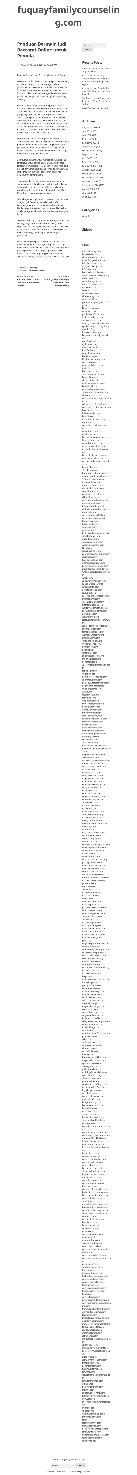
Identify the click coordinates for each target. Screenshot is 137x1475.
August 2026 (88, 127)
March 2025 (88, 162)
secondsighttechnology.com (95, 595)
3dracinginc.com (90, 742)
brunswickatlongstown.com (95, 877)
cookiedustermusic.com (93, 964)
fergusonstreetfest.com (93, 1326)
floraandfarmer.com (91, 467)
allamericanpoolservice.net (94, 625)
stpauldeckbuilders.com (93, 1171)
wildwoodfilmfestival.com (94, 404)
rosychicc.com (89, 697)
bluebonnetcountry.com (93, 359)
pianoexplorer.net (90, 1263)
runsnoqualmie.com (91, 1177)
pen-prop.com (89, 1123)
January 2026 (88, 146)
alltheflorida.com (90, 1335)
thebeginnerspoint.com (93, 730)
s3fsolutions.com (90, 470)
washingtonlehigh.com (93, 1219)
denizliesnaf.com (90, 1030)
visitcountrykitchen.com (93, 913)
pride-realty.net (89, 1356)
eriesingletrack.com (91, 550)
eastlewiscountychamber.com (96, 760)
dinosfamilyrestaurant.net (94, 446)
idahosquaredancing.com (94, 517)
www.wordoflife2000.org (93, 514)
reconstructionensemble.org (95, 967)
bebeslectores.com (91, 440)
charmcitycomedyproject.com (96, 844)
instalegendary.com (91, 332)
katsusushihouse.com (92, 817)
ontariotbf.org (88, 329)
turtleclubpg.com (90, 982)
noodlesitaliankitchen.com (94, 341)
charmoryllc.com (90, 739)
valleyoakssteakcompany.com (96, 1021)
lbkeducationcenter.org (93, 655)
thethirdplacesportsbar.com (95, 1275)
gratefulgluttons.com (92, 709)
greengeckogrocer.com (93, 601)
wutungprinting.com (92, 925)
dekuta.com (87, 1231)
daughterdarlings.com (92, 266)
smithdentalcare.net (91, 1431)
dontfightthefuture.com (93, 488)
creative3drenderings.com (94, 1084)
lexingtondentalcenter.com (94, 610)
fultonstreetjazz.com (91, 413)
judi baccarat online (36, 270)
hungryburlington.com (92, 874)
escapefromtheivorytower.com (96, 476)
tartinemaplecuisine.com (94, 880)
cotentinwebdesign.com (93, 431)
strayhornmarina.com (92, 775)
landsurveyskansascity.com (95, 1168)
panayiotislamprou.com (93, 389)
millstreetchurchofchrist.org (95, 1347)
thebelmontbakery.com (93, 317)
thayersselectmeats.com (93, 1060)
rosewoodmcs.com (91, 1240)
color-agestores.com (92, 688)
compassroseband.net (92, 1045)
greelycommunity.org (92, 820)
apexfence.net (89, 1440)
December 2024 (90, 173)
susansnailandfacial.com (93, 1120)
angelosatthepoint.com (93, 1015)
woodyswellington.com (93, 1281)
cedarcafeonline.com (92, 278)
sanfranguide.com (90, 736)
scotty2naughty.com (91, 838)
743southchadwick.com (93, 479)
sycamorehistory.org (92, 1243)
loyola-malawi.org (90, 694)
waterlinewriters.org (91, 1075)
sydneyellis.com (89, 613)
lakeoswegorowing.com (93, 1392)
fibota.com (87, 1293)
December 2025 (90, 150)
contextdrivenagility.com (93, 850)
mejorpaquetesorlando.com (95, 568)
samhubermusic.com (92, 1437)
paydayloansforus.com (93, 314)
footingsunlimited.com (93, 1174)
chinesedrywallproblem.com (95, 952)
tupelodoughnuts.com (92, 559)
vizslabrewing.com (91, 535)
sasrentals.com (89, 592)
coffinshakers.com (91, 856)
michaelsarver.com (91, 598)
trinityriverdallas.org (91, 658)
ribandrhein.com (90, 646)
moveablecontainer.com (93, 419)
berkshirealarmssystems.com (96, 532)
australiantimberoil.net (93, 443)
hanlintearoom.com (91, 1365)
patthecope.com (90, 1036)
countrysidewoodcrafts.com (95, 323)
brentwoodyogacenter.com (95, 1207)
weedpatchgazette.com (93, 544)
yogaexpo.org (88, 673)
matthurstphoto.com (92, 1332)
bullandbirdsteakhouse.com (95, 1192)
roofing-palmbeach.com (93, 485)
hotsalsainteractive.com (93, 272)
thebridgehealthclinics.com (95, 1072)
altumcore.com (89, 1048)
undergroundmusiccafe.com (95, 1434)
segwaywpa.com (90, 1066)
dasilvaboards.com (91, 769)
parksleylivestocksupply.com (95, 682)
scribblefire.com (89, 670)
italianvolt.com (89, 529)
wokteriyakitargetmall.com (95, 607)
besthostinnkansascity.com (95, 1428)
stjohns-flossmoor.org (92, 958)
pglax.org (86, 940)
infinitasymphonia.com (93, 811)
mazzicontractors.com (92, 1272)
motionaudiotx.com (91, 1416)
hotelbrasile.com (90, 410)
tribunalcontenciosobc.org (94, 763)
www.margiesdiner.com (93, 1183)
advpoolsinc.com (90, 1012)
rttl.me (85, 1419)
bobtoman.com (89, 371)
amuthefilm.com (90, 802)
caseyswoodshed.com (92, 1024)
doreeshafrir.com (90, 841)
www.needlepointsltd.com (94, 1189)
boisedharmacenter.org (93, 685)
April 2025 (87, 158)
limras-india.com (90, 254)
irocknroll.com (89, 511)
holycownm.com (90, 976)
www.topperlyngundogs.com (96, 1135)
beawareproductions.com (94, 847)
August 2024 (88, 189)
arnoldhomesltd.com (92, 491)
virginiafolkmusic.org (92, 640)
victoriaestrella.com (91, 988)
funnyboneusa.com (91, 961)
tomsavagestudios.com (93, 631)
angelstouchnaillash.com (94, 580)
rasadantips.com (90, 290)
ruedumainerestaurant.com (95, 823)
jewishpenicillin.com (91, 628)
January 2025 (88, 170)
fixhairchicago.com (91, 1027)
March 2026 (88, 139)
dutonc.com (88, 898)
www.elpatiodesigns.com (94, 1287)
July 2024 (87, 193)
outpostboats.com (91, 700)
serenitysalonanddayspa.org (95, 275)
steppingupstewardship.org (95, 1213)
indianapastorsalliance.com (95, 1018)
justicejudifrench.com (92, 862)
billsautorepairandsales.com (95, 1317)
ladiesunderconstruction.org (95, 437)
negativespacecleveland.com (95, 943)
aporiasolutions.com (92, 1063)
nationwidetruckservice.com (95, 979)
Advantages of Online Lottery (96, 108)
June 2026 (87, 135)
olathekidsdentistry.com (93, 562)
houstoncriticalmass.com (94, 745)
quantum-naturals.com (93, 1320)
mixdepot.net (88, 1237)
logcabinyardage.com (92, 1090)
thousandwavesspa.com (93, 991)
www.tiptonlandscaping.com (95, 1210)
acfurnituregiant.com (92, 281)
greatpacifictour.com (92, 985)
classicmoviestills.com (92, 721)
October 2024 (89, 181)
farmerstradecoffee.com (93, 1087)
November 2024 (90, 177)
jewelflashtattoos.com (92, 350)
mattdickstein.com (91, 1099)
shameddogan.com (91, 1078)
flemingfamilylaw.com (92, 1386)
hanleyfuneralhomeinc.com (95, 565)
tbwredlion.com (89, 1314)
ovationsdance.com (91, 643)
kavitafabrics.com (90, 970)
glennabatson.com (91, 772)
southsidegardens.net (92, 1266)
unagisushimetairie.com (93, 347)
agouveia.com (88, 1398)
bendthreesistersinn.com (94, 955)
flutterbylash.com (90, 1362)
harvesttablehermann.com (94, 455)
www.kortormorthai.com (94, 1159)
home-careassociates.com (94, 676)
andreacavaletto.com (92, 679)
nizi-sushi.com (89, 886)
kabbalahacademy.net (92, 583)
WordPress (61, 1472)
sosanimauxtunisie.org (93, 374)
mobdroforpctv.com (91, 712)
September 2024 (90, 185)
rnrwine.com (88, 1389)
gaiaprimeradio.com (91, 892)
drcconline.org (89, 1003)
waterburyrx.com (90, 1009)
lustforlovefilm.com (91, 805)
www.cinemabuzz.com (92, 1234)
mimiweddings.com (91, 1425)
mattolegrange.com (91, 904)
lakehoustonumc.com (92, 1105)
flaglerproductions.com (93, 778)
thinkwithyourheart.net (93, 506)
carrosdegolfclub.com (92, 458)
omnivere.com (89, 287)
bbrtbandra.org (89, 356)
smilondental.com (90, 586)
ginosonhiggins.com (91, 922)
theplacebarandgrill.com (93, 1006)
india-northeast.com (91, 482)
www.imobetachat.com (93, 1096)
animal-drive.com (90, 1051)
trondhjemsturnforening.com (96, 1308)
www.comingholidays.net (94, 733)
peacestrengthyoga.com (93, 1144)
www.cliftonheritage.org (93, 1198)
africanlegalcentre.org (92, 814)
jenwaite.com (88, 1371)
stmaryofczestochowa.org (94, 859)
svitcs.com (87, 1039)
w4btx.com (87, 577)
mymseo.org (88, 1407)
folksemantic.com (90, 523)
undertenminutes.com (92, 284)
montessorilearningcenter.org (96, 1323)
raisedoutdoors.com (91, 503)
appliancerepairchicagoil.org (95, 326)
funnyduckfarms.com (92, 1368)
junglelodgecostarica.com (94, 907)
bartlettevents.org (90, 416)
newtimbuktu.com (91, 293)
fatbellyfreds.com (90, 1284)
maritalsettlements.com (93, 928)
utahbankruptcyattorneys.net (96, 509)
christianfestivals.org (92, 910)
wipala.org (87, 691)
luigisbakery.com (90, 1222)
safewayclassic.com (91, 320)
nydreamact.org (89, 344)
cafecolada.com (89, 724)
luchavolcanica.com (91, 973)
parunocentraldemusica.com (95, 1299)
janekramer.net (89, 883)
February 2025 (89, 166)
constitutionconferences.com (96, 1033)
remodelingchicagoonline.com (96, 1204)
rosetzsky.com (89, 826)
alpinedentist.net (90, 380)
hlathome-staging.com (93, 604)
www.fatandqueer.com (93, 1162)
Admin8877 (52, 65)
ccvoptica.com (89, 1216)
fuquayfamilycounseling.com (95, 1395)
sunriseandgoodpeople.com (95, 949)
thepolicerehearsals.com (93, 754)
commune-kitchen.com (93, 799)
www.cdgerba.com (91, 1296)
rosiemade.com (89, 556)
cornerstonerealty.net (92, 1246)
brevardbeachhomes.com (94, 473)
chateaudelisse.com (91, 395)
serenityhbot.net (90, 1114)
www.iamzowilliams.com (94, 1255)
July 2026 (87, 131)
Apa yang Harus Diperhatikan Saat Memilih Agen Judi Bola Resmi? (96, 91)
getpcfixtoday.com (91, 353)
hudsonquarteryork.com (93, 1290)
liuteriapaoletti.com (91, 946)
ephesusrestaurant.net (93, 1278)
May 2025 (87, 154)
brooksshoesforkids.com (94, 1057)
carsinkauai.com (90, 1344)
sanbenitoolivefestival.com (94, 718)
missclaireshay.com (91, 251)
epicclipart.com (89, 362)
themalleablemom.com (93, 868)
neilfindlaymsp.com (91, 997)
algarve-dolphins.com (92, 916)
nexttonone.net (89, 1111)
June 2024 (87, 196)
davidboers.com (89, 1093)
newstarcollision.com (92, 589)
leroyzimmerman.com (92, 1380)
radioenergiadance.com (93, 383)
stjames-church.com (91, 835)
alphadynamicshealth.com (94, 1359)
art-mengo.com (89, 889)
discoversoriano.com (92, 727)
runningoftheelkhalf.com (94, 1138)
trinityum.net (88, 1269)
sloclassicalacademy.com (94, 766)
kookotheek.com (90, 386)
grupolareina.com (90, 422)
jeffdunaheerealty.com (92, 1141)
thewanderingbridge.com (94, 865)
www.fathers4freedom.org (94, 1132)
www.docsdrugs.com (92, 1180)
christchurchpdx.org (91, 793)
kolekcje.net (87, 649)
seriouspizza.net (89, 1042)
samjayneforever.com (92, 1329)
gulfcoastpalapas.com (92, 1069)
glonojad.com (88, 829)
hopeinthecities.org (91, 706)
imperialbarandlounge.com (95, 500)
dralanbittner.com (90, 538)
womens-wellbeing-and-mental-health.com (93, 636)
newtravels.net (89, 311)
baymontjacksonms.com (94, 934)
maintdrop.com (89, 368)
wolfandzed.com (90, 1228)
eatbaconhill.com (90, 299)
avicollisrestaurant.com (93, 1000)
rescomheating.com (91, 1422)
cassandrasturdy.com (92, 715)
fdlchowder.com (89, 1186)
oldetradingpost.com (92, 434)
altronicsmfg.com (90, 296)
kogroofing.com (89, 377)
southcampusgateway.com (95, 392)
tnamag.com (88, 1054)
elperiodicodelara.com (92, 257)
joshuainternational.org (93, 1117)
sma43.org (87, 1201)
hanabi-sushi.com (90, 1225)
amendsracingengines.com (95, 1156)
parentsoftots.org (90, 1081)
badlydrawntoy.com (91, 1102)
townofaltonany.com (92, 937)
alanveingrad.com (90, 919)
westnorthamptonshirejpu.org (96, 407)
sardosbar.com (89, 526)
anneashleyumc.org (91, 1165)
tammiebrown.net (90, 895)
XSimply (78, 1472)
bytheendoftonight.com (93, 703)
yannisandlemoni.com (92, 541)
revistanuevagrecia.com (93, 832)
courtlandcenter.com (92, 994)
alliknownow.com (90, 757)
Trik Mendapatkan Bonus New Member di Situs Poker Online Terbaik (96, 101)
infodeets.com (89, 269)
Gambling (33, 268)
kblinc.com (87, 547)
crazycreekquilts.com (92, 787)
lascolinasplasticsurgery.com (95, 1195)
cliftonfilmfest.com (91, 497)
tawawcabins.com (90, 520)
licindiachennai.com (91, 263)
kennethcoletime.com (92, 871)
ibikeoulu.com (89, 853)
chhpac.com (88, 1410)
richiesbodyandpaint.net (93, 260)
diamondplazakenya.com (94, 1311)
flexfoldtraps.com (90, 1153)
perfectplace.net (89, 661)
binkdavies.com (89, 790)
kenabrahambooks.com (93, 796)
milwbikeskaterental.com (94, 931)
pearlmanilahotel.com (92, 365)
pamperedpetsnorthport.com (96, 553)
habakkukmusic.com (92, 1108)
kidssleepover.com (91, 308)
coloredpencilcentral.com (94, 494)
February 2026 (89, 143)
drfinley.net (87, 1383)
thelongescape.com (91, 901)
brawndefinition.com (92, 781)
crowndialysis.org (90, 616)
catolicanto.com (89, 652)
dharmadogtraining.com (93, 1413)
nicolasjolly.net (89, 808)
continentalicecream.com (94, 784)
